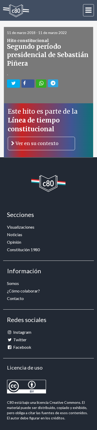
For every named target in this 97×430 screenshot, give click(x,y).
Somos (13, 283)
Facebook (21, 347)
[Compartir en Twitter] (13, 83)
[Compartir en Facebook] (27, 83)
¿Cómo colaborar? (23, 290)
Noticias (14, 234)
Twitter (19, 339)
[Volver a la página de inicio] (16, 10)
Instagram (21, 332)
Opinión (14, 242)
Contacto (15, 298)
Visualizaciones (20, 226)
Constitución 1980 (23, 249)
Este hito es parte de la (43, 127)
